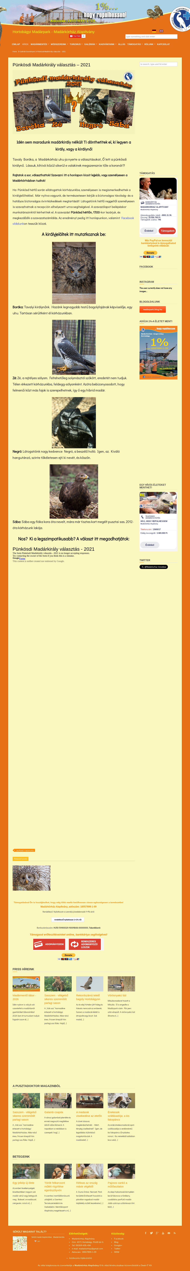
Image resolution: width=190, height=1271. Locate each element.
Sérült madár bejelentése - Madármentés (47, 1237)
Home (15, 51)
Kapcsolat (163, 44)
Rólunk (148, 44)
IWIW (116, 1252)
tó (91, 1258)
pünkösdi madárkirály (25, 850)
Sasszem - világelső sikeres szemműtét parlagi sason (56, 999)
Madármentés (39, 44)
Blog (116, 1242)
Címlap (16, 44)
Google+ (118, 1245)
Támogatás (134, 44)
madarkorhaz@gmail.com (91, 1248)
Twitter (117, 1248)
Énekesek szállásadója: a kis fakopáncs (118, 1116)
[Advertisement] (74, 1059)
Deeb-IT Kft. (146, 1265)
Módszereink (58, 44)
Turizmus (75, 44)
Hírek (25, 44)
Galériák (89, 44)
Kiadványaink (106, 44)
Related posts (20, 859)
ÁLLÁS (121, 44)
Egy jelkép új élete (23, 1182)
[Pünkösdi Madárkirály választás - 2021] (74, 102)
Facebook (119, 1238)
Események (30, 51)
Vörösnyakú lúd (117, 995)
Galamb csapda (53, 1112)
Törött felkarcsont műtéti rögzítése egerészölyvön (54, 1186)
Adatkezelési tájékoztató (79, 1258)
